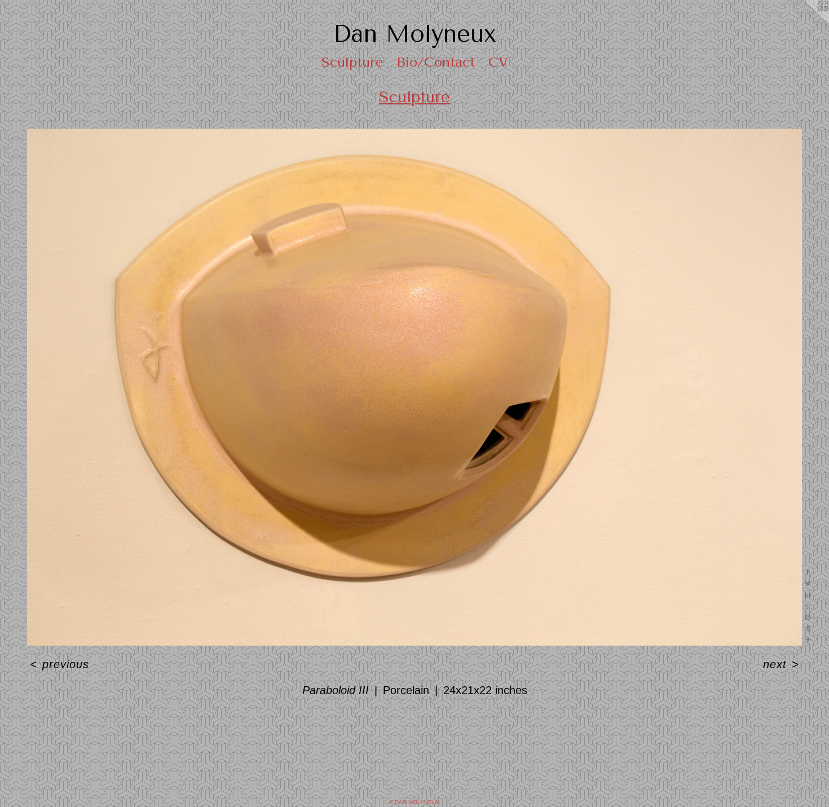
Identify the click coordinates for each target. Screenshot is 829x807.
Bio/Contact (435, 62)
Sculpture (352, 62)
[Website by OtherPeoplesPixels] (806, 22)
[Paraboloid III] (414, 387)
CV (498, 62)
